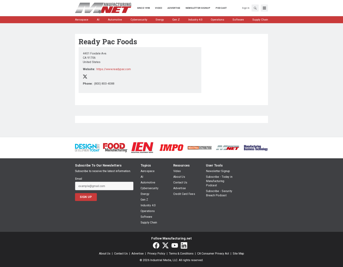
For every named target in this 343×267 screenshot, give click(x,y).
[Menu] (264, 8)
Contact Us (121, 253)
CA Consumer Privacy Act (213, 253)
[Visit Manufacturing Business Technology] (255, 147)
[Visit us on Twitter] (85, 76)
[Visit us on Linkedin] (184, 245)
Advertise (137, 253)
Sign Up (86, 197)
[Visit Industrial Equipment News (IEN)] (142, 147)
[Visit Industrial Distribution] (199, 147)
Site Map (238, 253)
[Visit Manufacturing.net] (227, 147)
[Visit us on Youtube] (175, 245)
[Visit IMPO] (171, 147)
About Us (104, 253)
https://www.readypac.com (113, 69)
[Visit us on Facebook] (156, 245)
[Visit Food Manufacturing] (115, 147)
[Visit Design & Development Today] (87, 147)
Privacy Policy (156, 253)
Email (78, 178)
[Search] (255, 8)
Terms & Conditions (181, 253)
